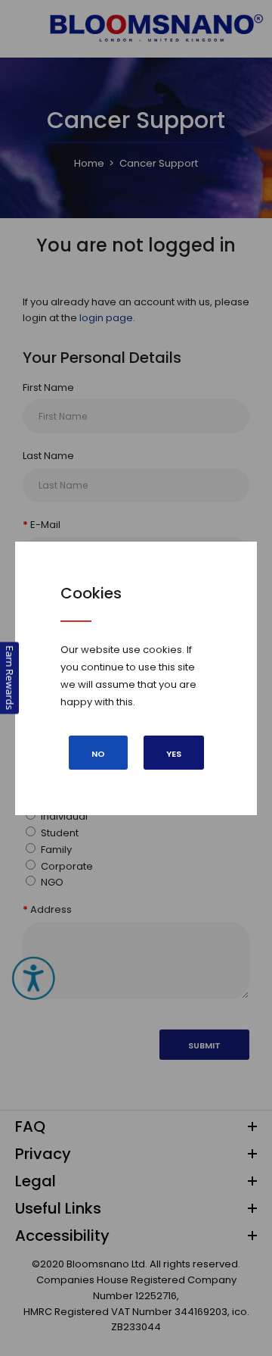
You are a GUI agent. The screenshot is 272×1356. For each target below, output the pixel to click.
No (98, 754)
